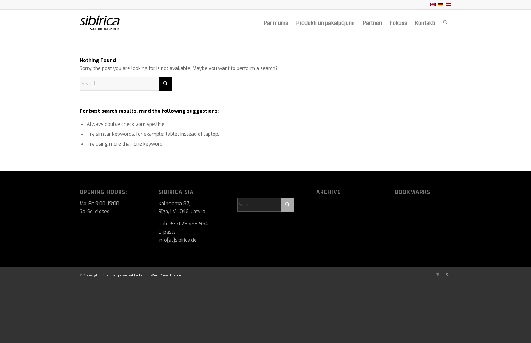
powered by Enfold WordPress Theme (149, 275)
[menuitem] (276, 23)
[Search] (445, 23)
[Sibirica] (114, 23)
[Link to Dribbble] (437, 274)
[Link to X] (446, 274)
